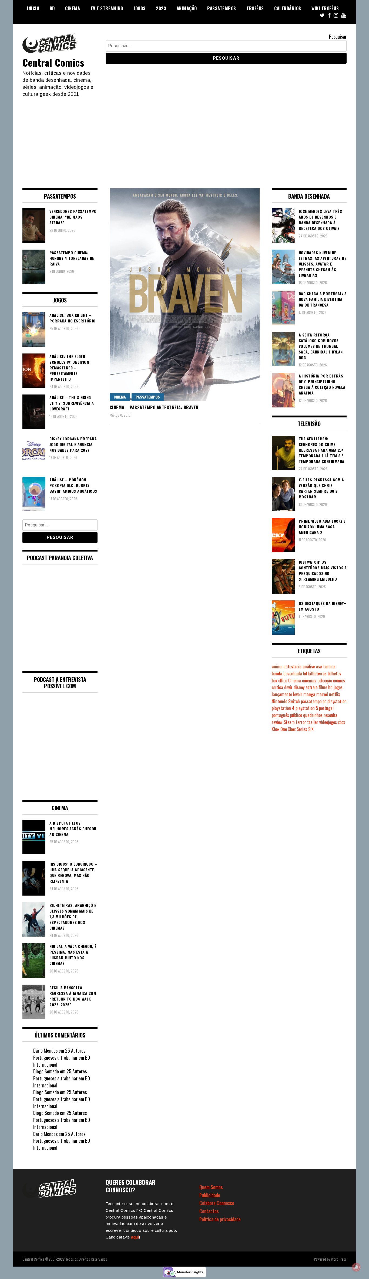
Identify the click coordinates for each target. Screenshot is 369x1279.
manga (309, 694)
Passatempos (221, 8)
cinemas (309, 680)
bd (305, 673)
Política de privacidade (220, 1219)
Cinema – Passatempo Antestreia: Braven (154, 407)
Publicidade (209, 1195)
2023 (161, 8)
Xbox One (279, 729)
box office (279, 680)
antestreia (292, 666)
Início (33, 8)
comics (339, 680)
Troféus (255, 8)
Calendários (287, 8)
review (277, 722)
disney (299, 687)
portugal (326, 708)
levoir (297, 694)
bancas (329, 666)
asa (319, 666)
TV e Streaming (106, 8)
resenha (330, 715)
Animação (187, 8)
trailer (312, 722)
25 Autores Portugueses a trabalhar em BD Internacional (61, 1057)
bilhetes (334, 673)
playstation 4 (283, 708)
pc (324, 701)
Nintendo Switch (286, 701)
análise (309, 666)
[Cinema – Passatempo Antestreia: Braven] (185, 294)
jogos (338, 687)
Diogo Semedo (46, 1071)
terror (301, 722)
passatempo (311, 701)
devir (288, 687)
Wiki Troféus (325, 8)
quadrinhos (313, 715)
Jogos (139, 8)
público (296, 715)
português (280, 715)
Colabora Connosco (216, 1202)
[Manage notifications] (356, 1267)
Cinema (72, 8)
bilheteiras (317, 673)
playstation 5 (307, 708)
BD (52, 8)
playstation (337, 701)
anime (277, 666)
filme (323, 687)
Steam (289, 722)
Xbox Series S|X (301, 729)
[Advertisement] (184, 138)
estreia (312, 687)
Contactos (209, 1211)
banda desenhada (287, 673)
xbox (341, 722)
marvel (322, 694)
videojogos (328, 722)
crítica (277, 687)
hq (330, 687)
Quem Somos (211, 1186)
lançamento (282, 694)
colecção (324, 680)
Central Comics (53, 62)
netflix (334, 694)
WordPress (339, 1259)
